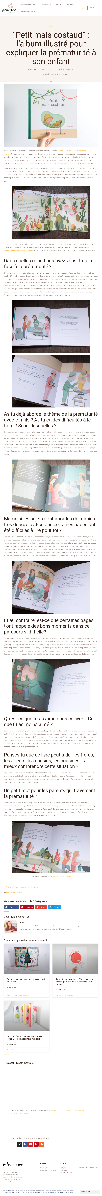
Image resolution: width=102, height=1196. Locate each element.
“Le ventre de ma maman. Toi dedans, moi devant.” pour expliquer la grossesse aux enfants (74, 981)
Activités (70, 4)
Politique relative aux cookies (65, 1192)
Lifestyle (58, 4)
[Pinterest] (36, 1144)
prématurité (17, 892)
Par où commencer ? (28, 4)
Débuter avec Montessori (48, 1170)
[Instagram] (19, 1144)
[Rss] (41, 1144)
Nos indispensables (28, 11)
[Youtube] (30, 1144)
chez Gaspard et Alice (62, 877)
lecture (9, 892)
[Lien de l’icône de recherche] (82, 8)
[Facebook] (25, 1144)
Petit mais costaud (25, 163)
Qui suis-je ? (44, 1167)
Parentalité (45, 4)
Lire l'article (11, 987)
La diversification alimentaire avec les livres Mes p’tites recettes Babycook (24, 1037)
